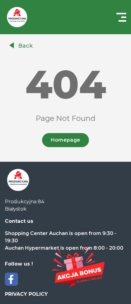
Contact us (19, 221)
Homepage (65, 140)
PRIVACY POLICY (26, 294)
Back (25, 45)
